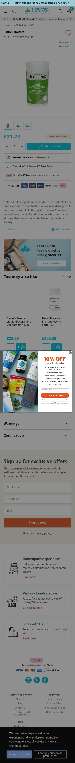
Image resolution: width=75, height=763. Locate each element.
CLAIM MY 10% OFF (55, 395)
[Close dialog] (70, 353)
